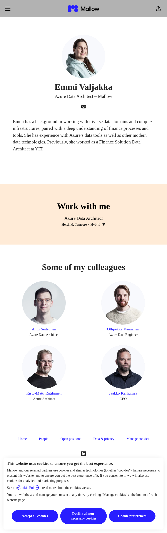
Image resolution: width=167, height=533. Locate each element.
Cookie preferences (132, 516)
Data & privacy (103, 439)
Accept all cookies (35, 516)
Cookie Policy (28, 488)
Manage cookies (138, 439)
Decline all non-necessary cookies (83, 516)
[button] (158, 9)
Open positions (70, 439)
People (43, 439)
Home (22, 439)
